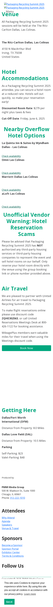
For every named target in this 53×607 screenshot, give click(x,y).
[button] (26, 156)
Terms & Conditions (13, 556)
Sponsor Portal (10, 548)
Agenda (6, 521)
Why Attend (8, 517)
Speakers (7, 524)
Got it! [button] (9, 601)
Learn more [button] (30, 594)
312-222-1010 (17, 497)
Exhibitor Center (11, 552)
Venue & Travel (10, 528)
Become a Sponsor (12, 545)
